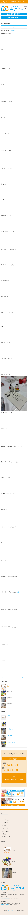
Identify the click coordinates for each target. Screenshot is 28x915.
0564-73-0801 (14, 17)
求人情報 (4, 825)
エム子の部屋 (12, 30)
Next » (23, 677)
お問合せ (4, 834)
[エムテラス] (12, 8)
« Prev (3, 677)
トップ (3, 817)
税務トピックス (5, 831)
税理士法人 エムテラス (12, 910)
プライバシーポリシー (7, 836)
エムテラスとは (5, 820)
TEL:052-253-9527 (5, 898)
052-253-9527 (13, 14)
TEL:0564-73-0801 (5, 904)
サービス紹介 (5, 822)
